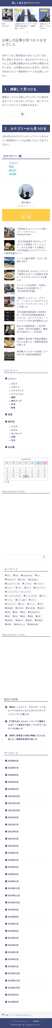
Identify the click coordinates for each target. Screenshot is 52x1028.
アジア (14, 427)
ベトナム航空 (21, 600)
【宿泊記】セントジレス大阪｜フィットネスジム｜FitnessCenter (32, 231)
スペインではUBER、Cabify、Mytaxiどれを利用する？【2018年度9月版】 (32, 288)
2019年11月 (14, 895)
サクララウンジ (40, 588)
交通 (13, 437)
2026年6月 (13, 775)
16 (45, 471)
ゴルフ (14, 384)
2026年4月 (13, 789)
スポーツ (15, 387)
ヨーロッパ (16, 433)
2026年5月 (13, 782)
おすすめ (23, 579)
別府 (8, 612)
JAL (38, 575)
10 (7, 471)
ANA (16, 575)
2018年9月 (13, 995)
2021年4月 (13, 839)
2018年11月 (14, 980)
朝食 (23, 616)
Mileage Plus (11, 579)
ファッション (17, 394)
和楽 (16, 612)
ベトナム (10, 600)
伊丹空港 (20, 608)
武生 (39, 616)
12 (20, 471)
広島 (16, 616)
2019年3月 (13, 952)
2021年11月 (14, 803)
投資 (11, 166)
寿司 (8, 616)
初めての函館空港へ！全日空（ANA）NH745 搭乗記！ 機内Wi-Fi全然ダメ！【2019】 (32, 329)
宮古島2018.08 (35, 612)
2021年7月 (13, 824)
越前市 (30, 620)
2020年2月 (13, 874)
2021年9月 (13, 817)
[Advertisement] (26, 521)
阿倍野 (9, 624)
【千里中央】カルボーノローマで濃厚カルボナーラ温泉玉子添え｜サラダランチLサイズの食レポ (27, 725)
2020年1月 (13, 881)
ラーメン (32, 604)
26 (20, 476)
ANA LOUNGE (27, 575)
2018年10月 (14, 988)
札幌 (31, 616)
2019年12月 (14, 888)
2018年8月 (13, 1002)
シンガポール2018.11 (14, 596)
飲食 (13, 408)
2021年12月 (14, 796)
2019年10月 (14, 902)
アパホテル (27, 584)
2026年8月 (13, 761)
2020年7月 (13, 853)
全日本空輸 (31, 608)
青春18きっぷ (20, 624)
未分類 (12, 174)
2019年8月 (13, 917)
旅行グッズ (16, 401)
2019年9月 (13, 909)
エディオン (39, 584)
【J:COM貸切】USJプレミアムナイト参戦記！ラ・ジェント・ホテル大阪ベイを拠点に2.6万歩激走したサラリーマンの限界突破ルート (25, 247)
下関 (41, 604)
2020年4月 (13, 860)
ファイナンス (17, 391)
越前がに (20, 620)
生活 (13, 404)
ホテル (14, 430)
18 (13, 474)
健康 (13, 397)
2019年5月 (13, 938)
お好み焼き (34, 579)
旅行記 (12, 170)
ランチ (22, 604)
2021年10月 (14, 810)
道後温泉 (39, 620)
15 (38, 471)
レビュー (13, 162)
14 (32, 471)
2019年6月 (13, 931)
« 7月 (7, 482)
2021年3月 (13, 846)
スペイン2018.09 (31, 596)
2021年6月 (13, 831)
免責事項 (36, 1021)
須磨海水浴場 (34, 624)
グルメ (19, 588)
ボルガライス (11, 604)
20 (26, 474)
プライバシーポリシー (20, 1021)
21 (32, 474)
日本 (13, 440)
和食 (23, 612)
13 (26, 471)
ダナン (43, 596)
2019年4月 (13, 945)
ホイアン (33, 600)
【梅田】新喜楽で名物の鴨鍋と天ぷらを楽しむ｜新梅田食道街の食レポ (32, 342)
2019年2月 (13, 959)
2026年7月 (13, 768)
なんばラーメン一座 (13, 584)
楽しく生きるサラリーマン (26, 2)
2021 (8, 575)
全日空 (42, 608)
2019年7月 (13, 924)
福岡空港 (10, 620)
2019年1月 (13, 966)
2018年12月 (14, 973)
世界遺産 (10, 608)
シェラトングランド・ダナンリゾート (19, 592)
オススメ (10, 588)
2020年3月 (13, 867)
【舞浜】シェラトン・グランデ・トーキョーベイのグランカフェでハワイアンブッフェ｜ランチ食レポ (26, 710)
